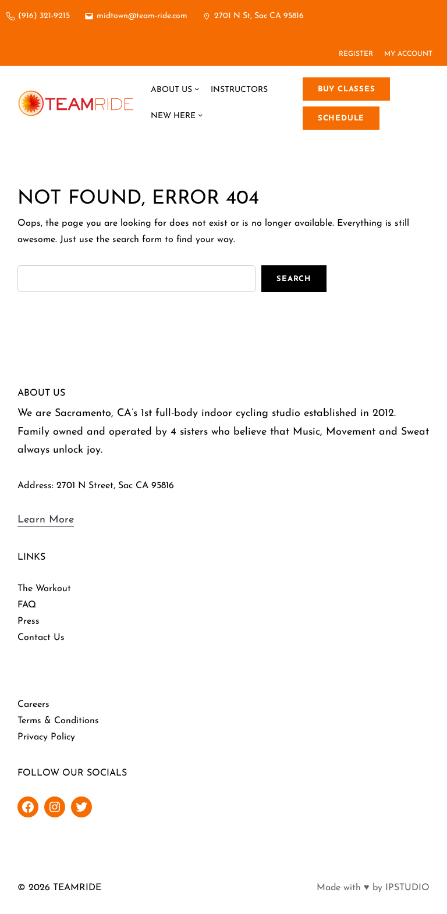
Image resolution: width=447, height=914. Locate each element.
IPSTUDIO (407, 887)
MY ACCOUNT (408, 54)
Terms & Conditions (58, 720)
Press (28, 621)
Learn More (45, 520)
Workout (53, 588)
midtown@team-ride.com (142, 16)
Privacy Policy (46, 737)
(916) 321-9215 (44, 16)
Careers (33, 704)
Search (293, 279)
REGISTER (356, 54)
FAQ (26, 605)
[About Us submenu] (196, 90)
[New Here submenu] (200, 116)
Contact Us (41, 637)
